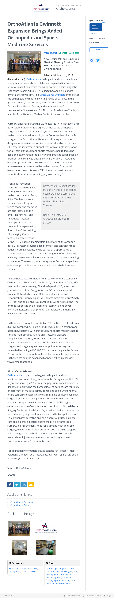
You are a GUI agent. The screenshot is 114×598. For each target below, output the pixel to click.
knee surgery (66, 571)
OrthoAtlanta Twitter (20, 505)
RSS (106, 23)
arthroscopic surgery (56, 568)
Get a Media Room (93, 595)
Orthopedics (14, 571)
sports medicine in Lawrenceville (61, 582)
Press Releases (95, 27)
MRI (75, 571)
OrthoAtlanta (65, 9)
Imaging (55, 571)
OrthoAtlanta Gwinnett (52, 94)
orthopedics (55, 577)
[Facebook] (92, 60)
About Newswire (73, 595)
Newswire (7, 595)
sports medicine (61, 580)
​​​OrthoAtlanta (33, 79)
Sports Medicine (29, 571)
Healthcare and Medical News (23, 568)
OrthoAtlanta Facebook (21, 502)
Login (108, 595)
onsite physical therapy (57, 574)
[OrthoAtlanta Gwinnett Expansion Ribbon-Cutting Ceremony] (24, 62)
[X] (98, 60)
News (93, 33)
